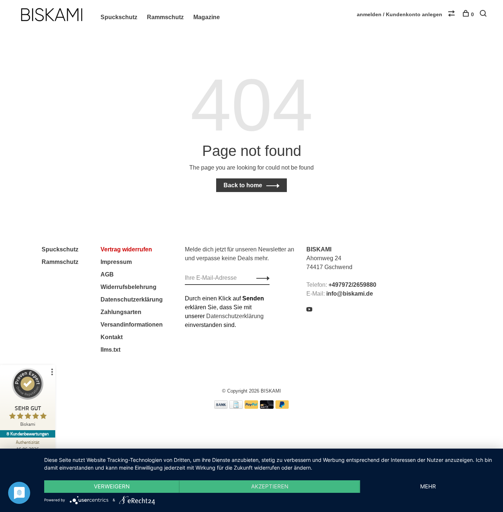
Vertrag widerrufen (126, 249)
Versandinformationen (132, 324)
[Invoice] (236, 407)
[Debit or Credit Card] (267, 407)
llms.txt (110, 349)
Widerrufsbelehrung (128, 287)
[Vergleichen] (452, 14)
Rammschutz (165, 17)
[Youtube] (309, 310)
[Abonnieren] (261, 278)
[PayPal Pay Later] (282, 407)
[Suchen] (484, 14)
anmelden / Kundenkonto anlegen (399, 14)
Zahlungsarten (121, 312)
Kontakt (112, 337)
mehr (428, 486)
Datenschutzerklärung (132, 299)
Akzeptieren (269, 486)
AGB (107, 274)
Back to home (243, 185)
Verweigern (112, 486)
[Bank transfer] (221, 407)
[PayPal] (251, 407)
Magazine (206, 17)
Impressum (116, 262)
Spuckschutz (119, 17)
